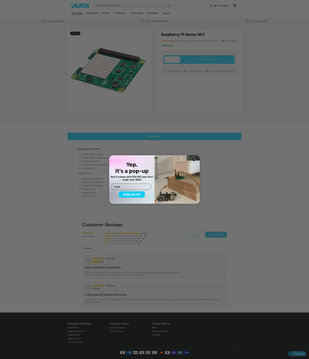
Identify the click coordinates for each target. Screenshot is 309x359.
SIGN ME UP (131, 194)
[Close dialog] (194, 159)
